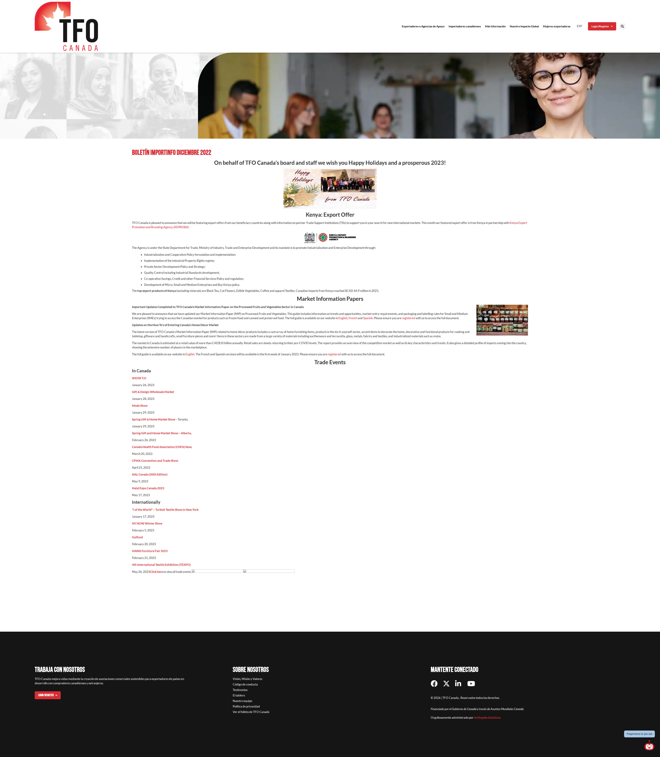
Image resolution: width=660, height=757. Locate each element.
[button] (622, 26)
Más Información (495, 26)
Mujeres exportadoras (556, 26)
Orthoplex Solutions (487, 717)
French (353, 318)
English (342, 318)
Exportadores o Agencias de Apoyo (423, 26)
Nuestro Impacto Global (524, 26)
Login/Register (600, 26)
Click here (156, 572)
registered (408, 318)
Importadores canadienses (465, 26)
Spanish (368, 318)
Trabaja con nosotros (60, 670)
